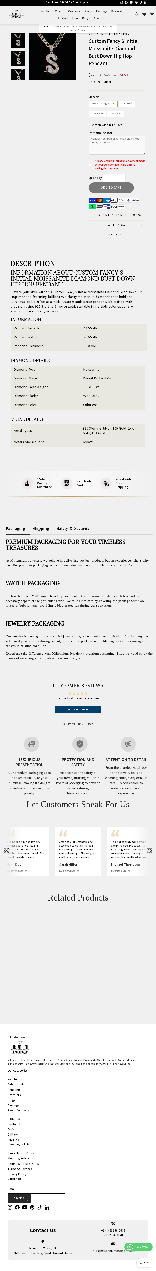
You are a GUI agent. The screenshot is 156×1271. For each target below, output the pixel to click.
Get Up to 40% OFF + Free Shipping (68, 3)
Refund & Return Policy (23, 1164)
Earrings (101, 12)
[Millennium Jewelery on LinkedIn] (47, 1207)
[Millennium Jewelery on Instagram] (10, 1207)
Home (46, 26)
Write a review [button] (78, 709)
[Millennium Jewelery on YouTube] (24, 1207)
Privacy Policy (17, 1174)
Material (94, 97)
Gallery (13, 1135)
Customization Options (117, 216)
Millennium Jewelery (109, 35)
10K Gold (127, 104)
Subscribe (17, 1198)
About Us (100, 18)
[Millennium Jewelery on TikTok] (39, 1207)
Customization (68, 18)
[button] (6, 850)
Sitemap (13, 1140)
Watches (45, 12)
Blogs (86, 18)
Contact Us (117, 235)
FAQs (11, 1130)
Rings (88, 12)
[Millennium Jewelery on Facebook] (17, 1207)
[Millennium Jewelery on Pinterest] (32, 1207)
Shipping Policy (18, 1159)
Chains (59, 12)
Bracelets (117, 12)
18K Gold (115, 114)
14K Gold (97, 114)
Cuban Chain (16, 1085)
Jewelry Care (117, 225)
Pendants (74, 12)
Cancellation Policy (21, 1153)
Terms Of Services (20, 1169)
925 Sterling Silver (103, 104)
